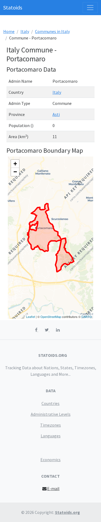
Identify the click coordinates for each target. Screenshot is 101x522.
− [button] (15, 171)
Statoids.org (67, 512)
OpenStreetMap (50, 316)
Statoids (12, 7)
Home (9, 31)
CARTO (86, 316)
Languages (51, 435)
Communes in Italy (52, 31)
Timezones (50, 425)
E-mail (53, 488)
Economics (50, 459)
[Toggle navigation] (90, 7)
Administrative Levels (51, 414)
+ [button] (15, 163)
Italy (24, 31)
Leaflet (30, 316)
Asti (56, 114)
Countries (50, 403)
